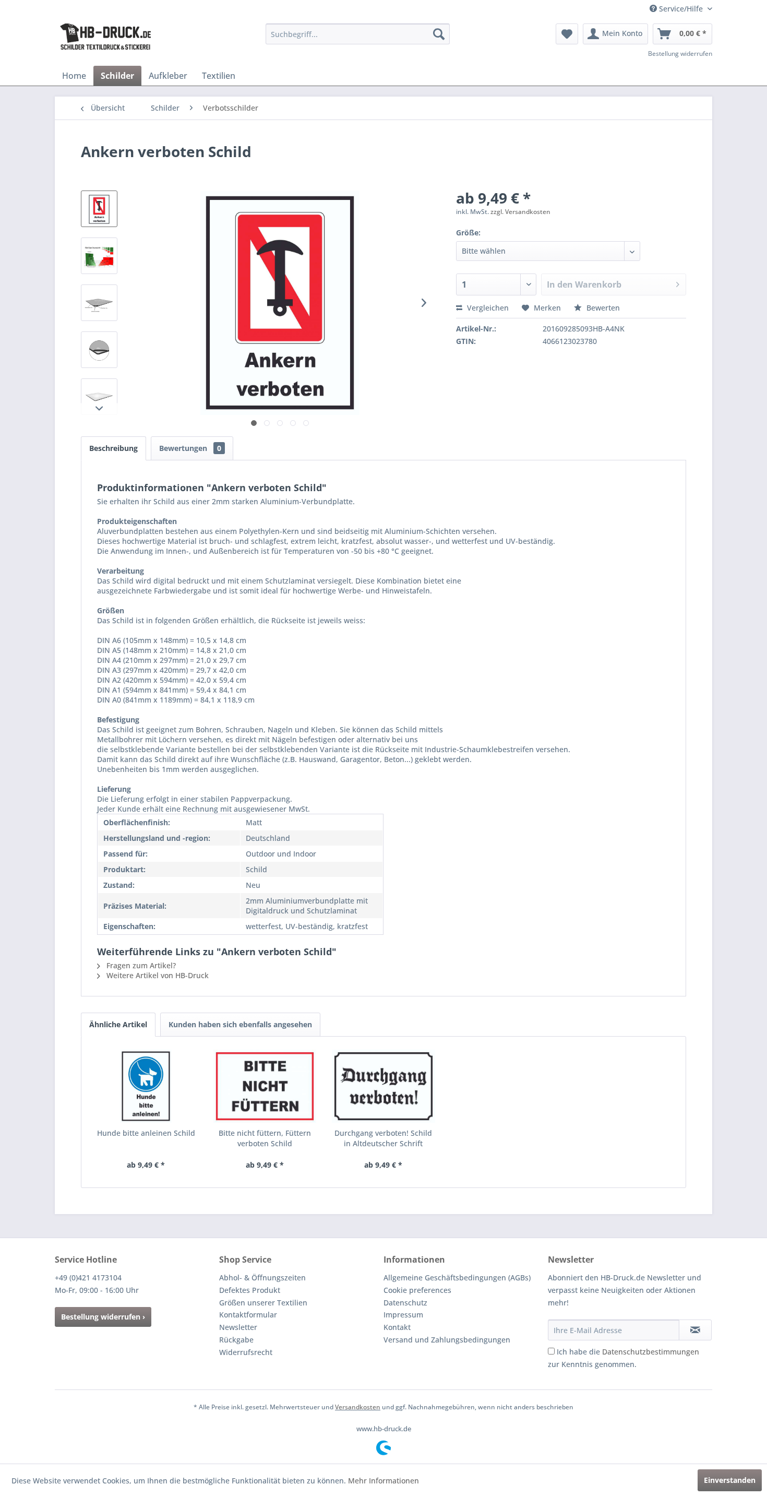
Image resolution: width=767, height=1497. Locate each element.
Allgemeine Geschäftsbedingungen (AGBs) (457, 1277)
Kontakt (397, 1327)
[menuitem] (358, 33)
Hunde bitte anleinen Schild (146, 1133)
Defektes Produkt (249, 1290)
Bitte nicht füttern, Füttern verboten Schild (265, 1138)
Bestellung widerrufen (680, 53)
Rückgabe (236, 1340)
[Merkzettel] (567, 33)
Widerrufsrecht (245, 1352)
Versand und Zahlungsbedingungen (447, 1340)
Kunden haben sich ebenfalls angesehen (240, 1024)
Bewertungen (190, 448)
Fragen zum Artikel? (140, 965)
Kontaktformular (248, 1315)
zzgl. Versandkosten (520, 211)
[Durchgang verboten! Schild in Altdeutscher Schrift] (383, 1086)
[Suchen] (439, 33)
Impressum (403, 1315)
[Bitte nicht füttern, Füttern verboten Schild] (265, 1086)
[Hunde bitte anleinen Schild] (146, 1086)
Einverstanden (730, 1480)
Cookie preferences (417, 1290)
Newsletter (238, 1327)
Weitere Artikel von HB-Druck (156, 975)
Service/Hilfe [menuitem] (681, 9)
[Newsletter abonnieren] (695, 1330)
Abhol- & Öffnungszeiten (262, 1277)
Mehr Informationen (383, 1481)
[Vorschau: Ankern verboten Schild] (99, 209)
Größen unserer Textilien (263, 1303)
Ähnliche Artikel (118, 1024)
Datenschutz (405, 1303)
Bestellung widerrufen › (103, 1317)
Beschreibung (113, 448)
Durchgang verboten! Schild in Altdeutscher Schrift (383, 1138)
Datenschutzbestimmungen (650, 1352)
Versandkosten (357, 1407)
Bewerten (602, 308)
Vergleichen (487, 308)
